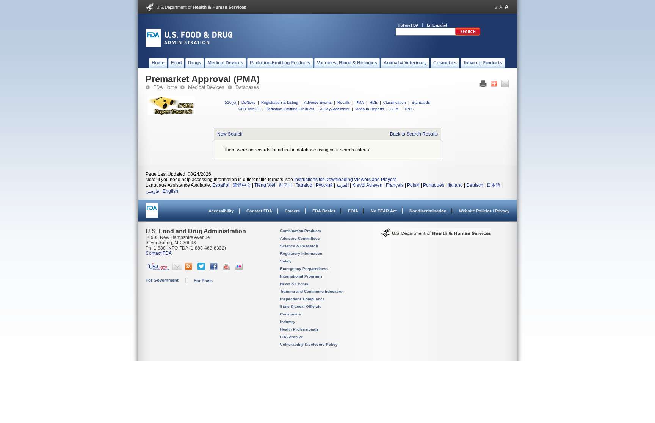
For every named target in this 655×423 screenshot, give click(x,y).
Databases (247, 87)
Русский (324, 185)
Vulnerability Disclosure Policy (309, 344)
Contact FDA (259, 211)
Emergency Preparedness (304, 269)
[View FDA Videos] (227, 268)
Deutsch (474, 185)
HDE (374, 102)
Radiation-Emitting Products (290, 109)
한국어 (285, 185)
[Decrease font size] (496, 7)
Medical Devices (206, 87)
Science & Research (299, 246)
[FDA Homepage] (152, 214)
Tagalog (304, 185)
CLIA (394, 109)
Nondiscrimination (428, 211)
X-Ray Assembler (334, 109)
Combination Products (300, 231)
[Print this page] (483, 85)
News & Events (294, 284)
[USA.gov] (157, 268)
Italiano (455, 185)
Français (395, 185)
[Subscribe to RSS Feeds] (189, 268)
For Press (203, 280)
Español (220, 185)
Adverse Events (318, 102)
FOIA (353, 211)
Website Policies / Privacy (484, 211)
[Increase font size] (507, 7)
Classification (394, 102)
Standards (421, 102)
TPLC (409, 109)
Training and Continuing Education (311, 291)
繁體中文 (242, 185)
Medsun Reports (369, 109)
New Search (230, 134)
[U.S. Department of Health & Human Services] (436, 236)
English (170, 191)
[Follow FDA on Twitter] (202, 268)
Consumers (290, 314)
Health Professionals (299, 329)
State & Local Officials (300, 306)
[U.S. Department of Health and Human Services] (196, 9)
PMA (360, 102)
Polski (413, 185)
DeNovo (248, 102)
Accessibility (221, 211)
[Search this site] (467, 34)
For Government (162, 280)
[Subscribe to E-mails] (177, 268)
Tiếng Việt (264, 185)
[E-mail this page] (505, 85)
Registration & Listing (279, 102)
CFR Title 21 (249, 109)
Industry (287, 322)
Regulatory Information (301, 253)
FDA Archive (291, 337)
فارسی (152, 191)
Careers (292, 211)
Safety (286, 261)
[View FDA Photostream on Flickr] (239, 268)
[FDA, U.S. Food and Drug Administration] (189, 45)
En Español (437, 25)
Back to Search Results (414, 134)
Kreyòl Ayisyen (367, 185)
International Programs (301, 276)
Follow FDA (408, 25)
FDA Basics (323, 211)
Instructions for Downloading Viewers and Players (345, 179)
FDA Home (165, 87)
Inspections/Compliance (302, 299)
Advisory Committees (300, 238)
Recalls (343, 102)
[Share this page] (494, 85)
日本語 (493, 185)
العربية (342, 185)
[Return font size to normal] (500, 7)
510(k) (230, 102)
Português (433, 185)
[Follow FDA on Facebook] (214, 268)
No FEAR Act (384, 211)
